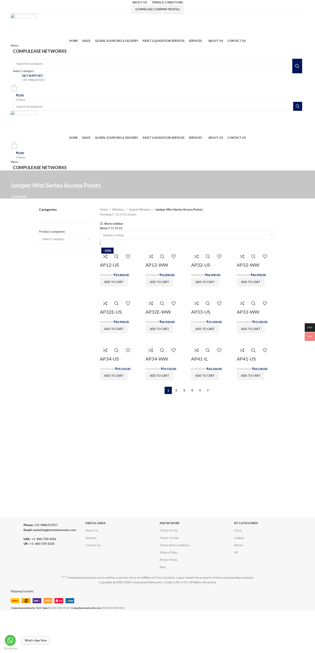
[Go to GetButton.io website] (10, 648)
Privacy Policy (169, 552)
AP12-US (109, 265)
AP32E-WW (158, 312)
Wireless (118, 209)
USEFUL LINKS (95, 523)
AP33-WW (248, 312)
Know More (170, 523)
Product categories (52, 231)
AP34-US (109, 359)
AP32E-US (111, 312)
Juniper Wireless (140, 209)
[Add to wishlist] (128, 256)
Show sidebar (113, 223)
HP (236, 552)
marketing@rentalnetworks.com (50, 530)
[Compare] (105, 256)
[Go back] (16, 175)
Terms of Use (169, 530)
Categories (19, 196)
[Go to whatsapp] (10, 640)
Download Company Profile (157, 9)
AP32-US (200, 265)
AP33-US (200, 312)
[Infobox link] (157, 77)
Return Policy (169, 559)
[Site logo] (23, 26)
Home (104, 209)
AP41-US (246, 359)
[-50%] (155, 248)
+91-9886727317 (41, 525)
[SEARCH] (297, 66)
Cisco (238, 530)
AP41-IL (199, 359)
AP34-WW (157, 359)
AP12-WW (157, 265)
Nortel (238, 545)
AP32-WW (248, 265)
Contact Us (93, 545)
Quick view (116, 256)
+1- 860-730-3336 (40, 539)
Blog (163, 567)
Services (91, 538)
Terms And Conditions (175, 545)
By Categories (246, 523)
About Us (91, 530)
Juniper (239, 538)
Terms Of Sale (169, 538)
